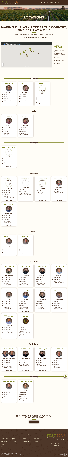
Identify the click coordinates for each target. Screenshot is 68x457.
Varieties (36, 439)
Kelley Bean (5, 435)
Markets (13, 438)
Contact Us (56, 445)
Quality (24, 438)
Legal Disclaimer (4, 453)
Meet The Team (4, 441)
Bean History (36, 438)
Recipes (35, 443)
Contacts (14, 441)
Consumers (38, 435)
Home (40, 2)
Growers (15, 435)
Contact (63, 2)
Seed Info (14, 439)
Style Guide (15, 453)
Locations (3, 443)
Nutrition (36, 441)
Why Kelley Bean (4, 438)
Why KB (46, 2)
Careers (57, 2)
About (51, 2)
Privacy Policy (10, 453)
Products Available (26, 441)
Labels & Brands (26, 439)
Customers (27, 435)
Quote (24, 443)
